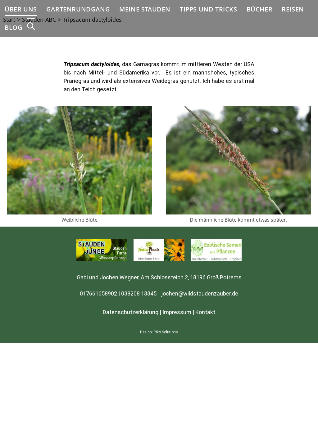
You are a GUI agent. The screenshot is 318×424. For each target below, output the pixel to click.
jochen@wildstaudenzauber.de (199, 293)
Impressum (176, 312)
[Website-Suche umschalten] (31, 27)
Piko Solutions (166, 332)
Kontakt (205, 312)
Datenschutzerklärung (130, 312)
